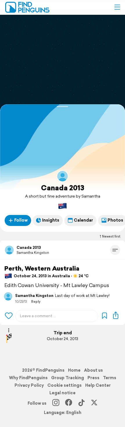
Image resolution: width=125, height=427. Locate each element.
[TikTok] (81, 403)
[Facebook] (68, 403)
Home (74, 370)
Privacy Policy (29, 385)
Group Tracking (67, 378)
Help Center (98, 385)
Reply (35, 301)
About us (93, 370)
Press (93, 378)
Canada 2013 (62, 188)
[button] (117, 7)
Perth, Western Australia (41, 268)
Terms (109, 378)
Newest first (111, 236)
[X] (94, 403)
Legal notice (62, 393)
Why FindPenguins (28, 378)
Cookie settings (64, 385)
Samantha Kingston (33, 252)
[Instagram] (55, 403)
